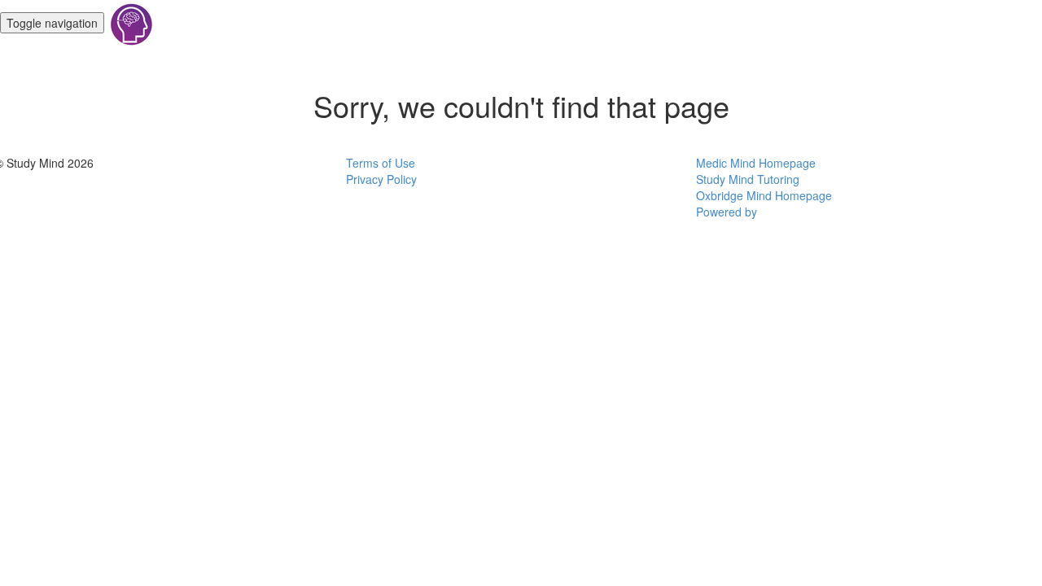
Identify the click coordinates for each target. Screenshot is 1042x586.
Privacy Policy (381, 179)
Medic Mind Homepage (756, 163)
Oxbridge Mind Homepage (764, 195)
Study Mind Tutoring (747, 179)
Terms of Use (380, 163)
